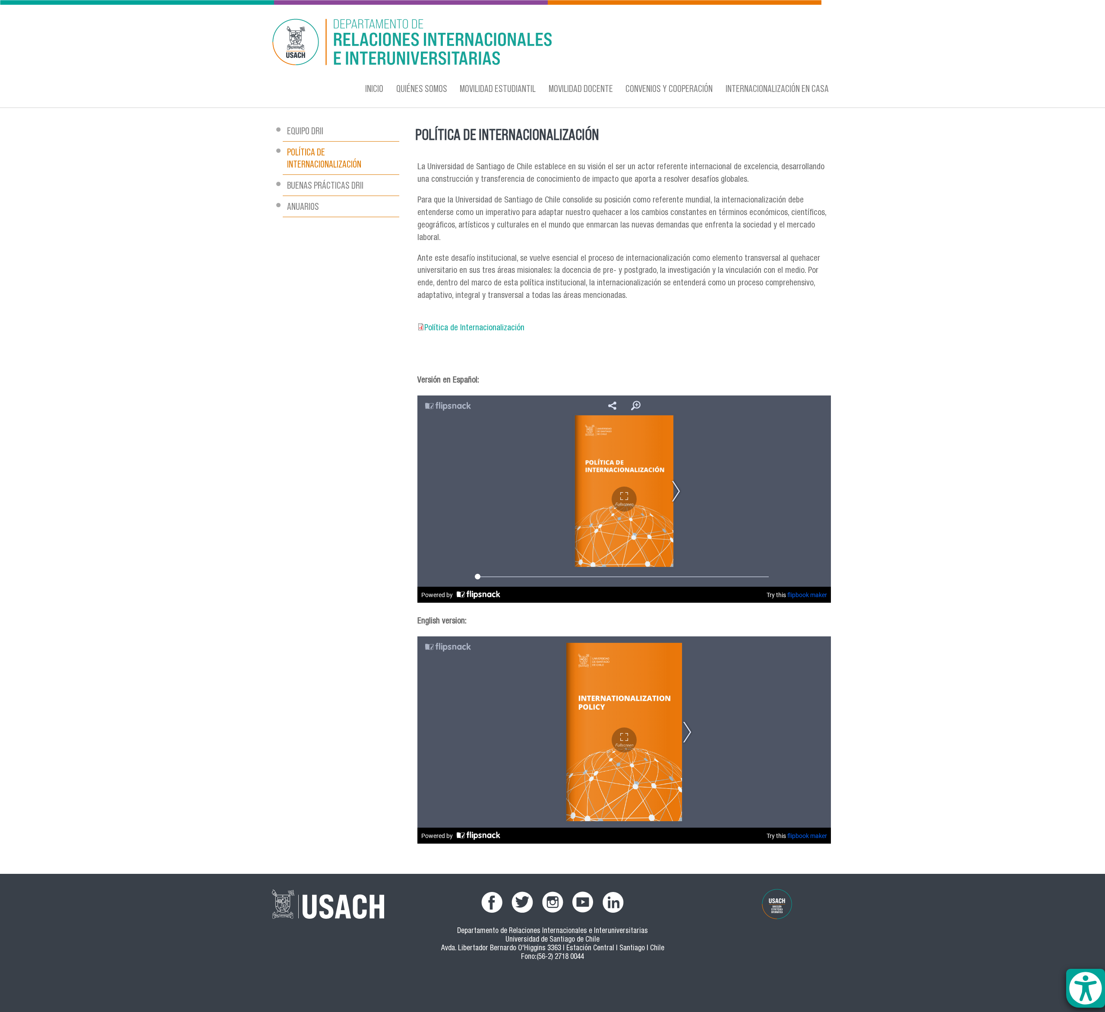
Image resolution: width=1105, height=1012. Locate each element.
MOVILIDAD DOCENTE (581, 88)
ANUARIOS (303, 206)
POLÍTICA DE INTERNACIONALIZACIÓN (324, 158)
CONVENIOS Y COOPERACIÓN (669, 88)
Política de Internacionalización (474, 328)
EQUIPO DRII (305, 130)
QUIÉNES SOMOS (421, 88)
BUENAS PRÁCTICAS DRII (325, 185)
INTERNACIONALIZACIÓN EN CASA (777, 88)
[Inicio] (468, 43)
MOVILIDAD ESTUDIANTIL (498, 88)
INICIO (374, 88)
